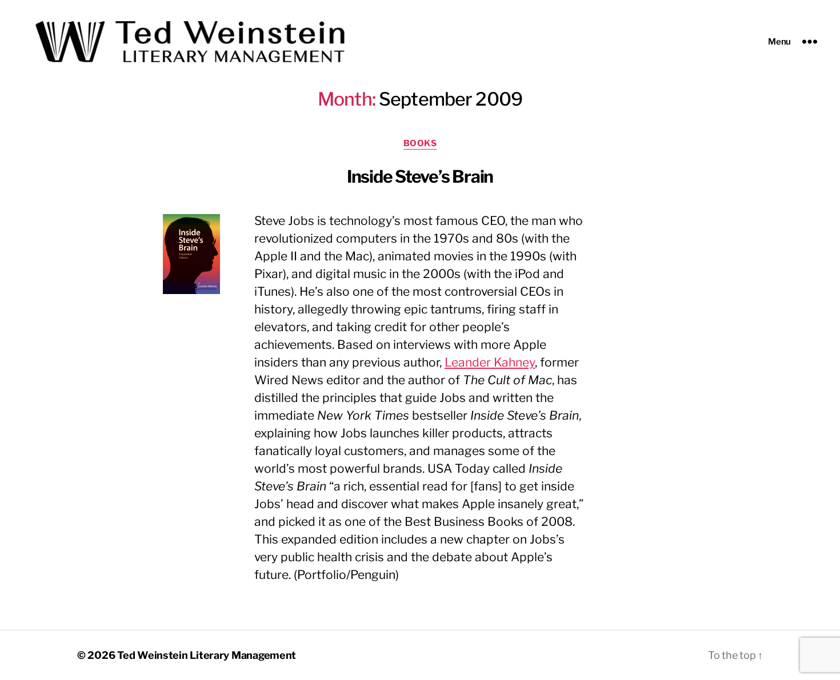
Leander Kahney (490, 362)
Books (420, 143)
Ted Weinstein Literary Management (206, 655)
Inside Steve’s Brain (420, 176)
